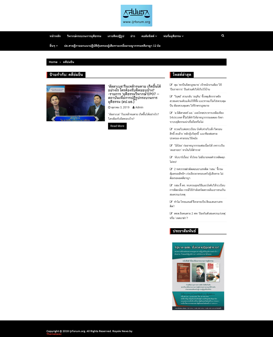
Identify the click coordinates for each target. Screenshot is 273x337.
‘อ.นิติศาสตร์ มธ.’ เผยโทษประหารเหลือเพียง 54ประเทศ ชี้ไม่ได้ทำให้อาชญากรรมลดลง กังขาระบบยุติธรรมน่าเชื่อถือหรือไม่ (197, 117)
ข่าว (132, 36)
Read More (117, 126)
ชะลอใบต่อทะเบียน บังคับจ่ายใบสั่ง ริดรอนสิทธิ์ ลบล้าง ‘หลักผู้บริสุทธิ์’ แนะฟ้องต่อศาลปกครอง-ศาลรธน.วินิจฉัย (196, 133)
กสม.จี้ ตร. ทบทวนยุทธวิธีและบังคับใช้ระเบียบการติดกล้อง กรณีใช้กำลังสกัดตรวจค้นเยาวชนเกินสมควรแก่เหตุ (197, 190)
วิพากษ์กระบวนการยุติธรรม (84, 36)
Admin (139, 107)
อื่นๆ (52, 45)
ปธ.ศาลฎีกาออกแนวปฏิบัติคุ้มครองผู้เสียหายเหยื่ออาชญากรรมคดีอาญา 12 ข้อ (112, 45)
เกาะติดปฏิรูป (116, 36)
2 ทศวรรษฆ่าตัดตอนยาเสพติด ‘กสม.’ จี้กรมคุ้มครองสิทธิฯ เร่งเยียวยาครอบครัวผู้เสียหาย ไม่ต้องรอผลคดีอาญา (196, 173)
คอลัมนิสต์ (147, 36)
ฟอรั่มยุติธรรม (172, 36)
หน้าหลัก (55, 36)
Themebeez (53, 334)
